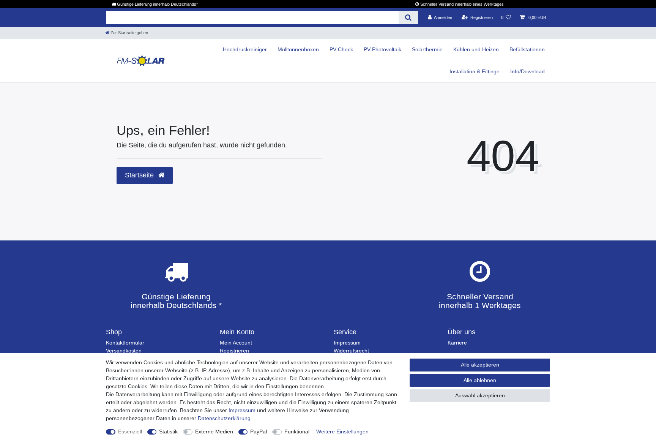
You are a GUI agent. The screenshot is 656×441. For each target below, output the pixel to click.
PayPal (258, 431)
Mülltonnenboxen (298, 49)
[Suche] (408, 17)
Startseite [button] (140, 175)
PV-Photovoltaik (382, 49)
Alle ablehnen (480, 380)
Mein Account (236, 343)
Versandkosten (124, 351)
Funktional (296, 431)
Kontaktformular (125, 343)
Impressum (347, 343)
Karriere (457, 343)
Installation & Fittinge (474, 71)
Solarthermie (427, 49)
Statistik (168, 431)
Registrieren (234, 351)
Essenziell (130, 431)
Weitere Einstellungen (342, 431)
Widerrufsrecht (351, 351)
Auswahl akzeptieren (480, 395)
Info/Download (527, 71)
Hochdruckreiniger (245, 49)
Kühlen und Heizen (476, 49)
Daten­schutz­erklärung (224, 418)
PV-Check (341, 49)
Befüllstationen (527, 49)
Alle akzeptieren (480, 365)
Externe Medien (214, 431)
